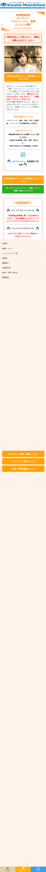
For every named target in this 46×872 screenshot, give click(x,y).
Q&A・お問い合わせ (10, 272)
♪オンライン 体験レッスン (23, 461)
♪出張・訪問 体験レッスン (23, 468)
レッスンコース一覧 (10, 253)
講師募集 (5, 277)
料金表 (4, 258)
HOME (4, 243)
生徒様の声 (6, 267)
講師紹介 (5, 263)
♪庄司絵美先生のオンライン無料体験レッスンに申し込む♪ (23, 77)
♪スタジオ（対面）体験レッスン (23, 453)
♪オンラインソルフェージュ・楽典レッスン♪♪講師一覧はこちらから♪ (23, 189)
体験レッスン (7, 248)
